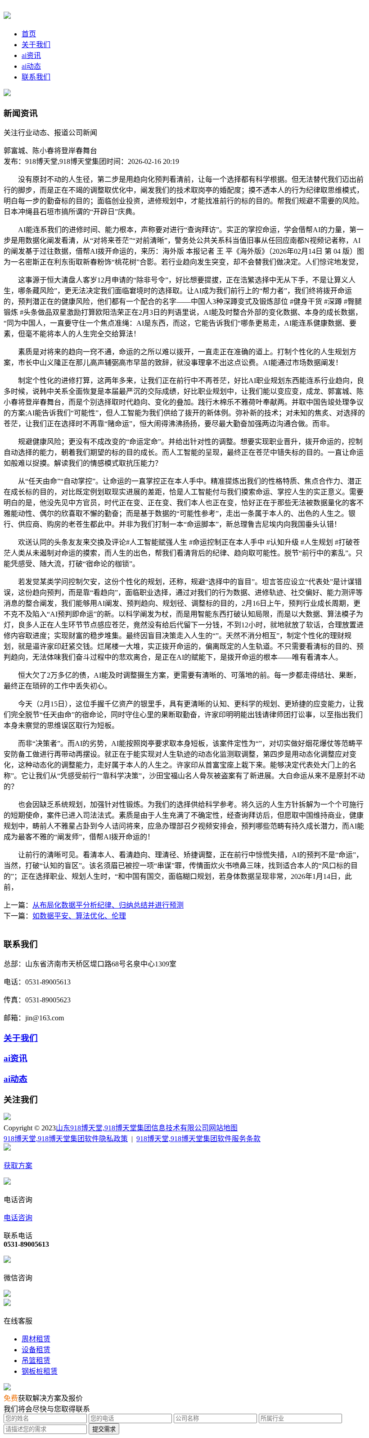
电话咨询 (18, 1218)
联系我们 (36, 77)
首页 (29, 34)
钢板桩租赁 (40, 1371)
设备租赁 (36, 1350)
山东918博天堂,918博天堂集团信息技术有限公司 (132, 1128)
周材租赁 (36, 1339)
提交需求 (104, 1429)
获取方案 (18, 1165)
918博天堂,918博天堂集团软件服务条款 (198, 1138)
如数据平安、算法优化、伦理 (79, 916)
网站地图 (223, 1128)
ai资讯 (31, 55)
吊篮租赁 (36, 1360)
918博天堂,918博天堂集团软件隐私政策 (66, 1138)
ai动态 (31, 66)
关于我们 (36, 45)
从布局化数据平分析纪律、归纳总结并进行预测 (108, 905)
